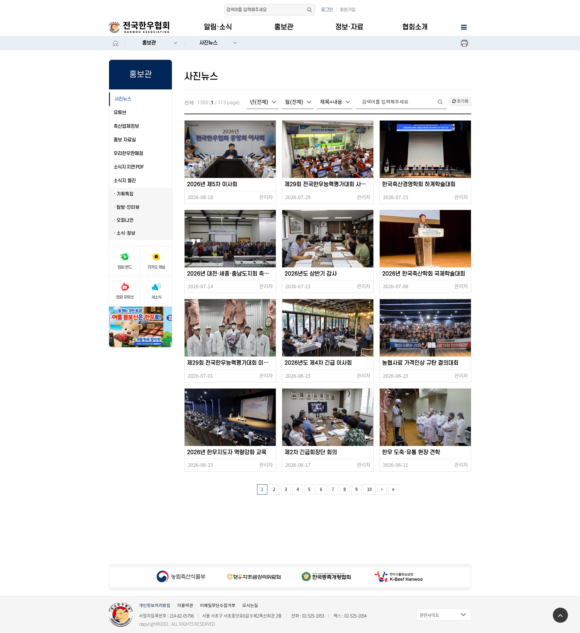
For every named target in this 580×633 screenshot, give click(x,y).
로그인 (327, 9)
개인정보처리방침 (154, 605)
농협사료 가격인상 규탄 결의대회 (420, 363)
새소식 (156, 297)
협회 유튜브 (125, 297)
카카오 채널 (156, 267)
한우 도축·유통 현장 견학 (411, 452)
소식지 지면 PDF (128, 167)
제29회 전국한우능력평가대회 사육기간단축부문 (329, 184)
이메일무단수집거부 (217, 605)
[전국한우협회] (145, 27)
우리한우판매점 (128, 153)
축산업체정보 (126, 126)
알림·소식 (218, 27)
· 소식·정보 (124, 233)
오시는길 (250, 605)
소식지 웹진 (125, 180)
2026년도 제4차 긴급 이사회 (318, 363)
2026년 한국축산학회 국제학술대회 (423, 274)
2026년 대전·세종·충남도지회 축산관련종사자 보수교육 (231, 274)
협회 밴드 (125, 267)
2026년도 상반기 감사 (311, 274)
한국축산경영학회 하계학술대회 (419, 184)
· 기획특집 (124, 194)
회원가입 (348, 9)
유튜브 (120, 112)
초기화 (462, 101)
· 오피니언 (124, 220)
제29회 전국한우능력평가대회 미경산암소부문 (231, 363)
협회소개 (415, 27)
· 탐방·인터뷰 (127, 207)
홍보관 (283, 27)
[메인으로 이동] (121, 614)
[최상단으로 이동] (560, 615)
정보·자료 (349, 27)
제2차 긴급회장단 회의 (311, 452)
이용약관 (185, 605)
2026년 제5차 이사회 (212, 184)
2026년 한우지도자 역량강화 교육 (226, 452)
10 (369, 489)
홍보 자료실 (125, 140)
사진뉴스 (208, 43)
